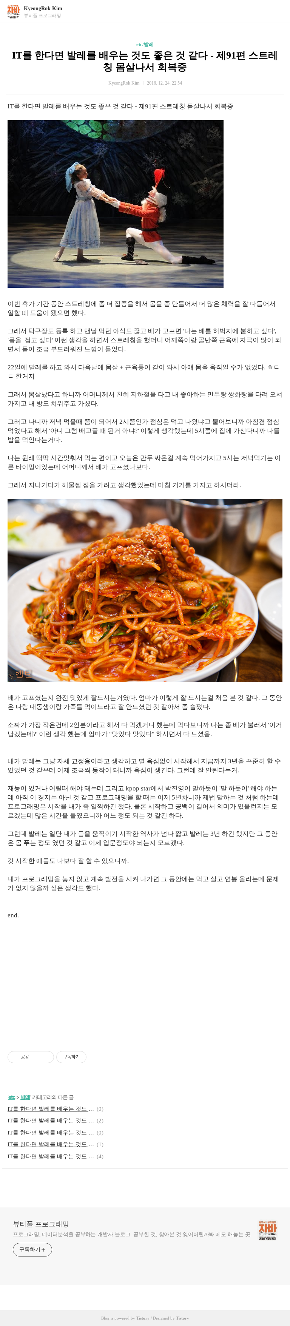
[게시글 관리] (45, 1057)
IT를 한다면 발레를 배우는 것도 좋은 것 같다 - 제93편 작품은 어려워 (51, 1109)
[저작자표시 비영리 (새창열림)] (93, 1057)
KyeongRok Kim (43, 8)
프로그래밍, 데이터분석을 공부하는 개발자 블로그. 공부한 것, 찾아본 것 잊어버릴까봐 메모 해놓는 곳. (132, 1234)
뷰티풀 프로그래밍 (41, 1224)
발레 (25, 1097)
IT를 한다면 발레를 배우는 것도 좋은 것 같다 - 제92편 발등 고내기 (51, 1121)
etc (11, 1097)
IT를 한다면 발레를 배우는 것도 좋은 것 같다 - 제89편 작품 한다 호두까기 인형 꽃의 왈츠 (51, 1144)
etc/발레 (145, 44)
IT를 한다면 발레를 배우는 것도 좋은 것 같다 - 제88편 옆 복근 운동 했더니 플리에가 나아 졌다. (51, 1156)
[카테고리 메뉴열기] (276, 11)
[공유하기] (36, 1057)
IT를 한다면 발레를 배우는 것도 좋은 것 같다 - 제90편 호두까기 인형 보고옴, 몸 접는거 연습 (51, 1133)
